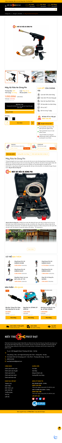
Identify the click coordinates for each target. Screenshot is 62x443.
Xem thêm (31, 249)
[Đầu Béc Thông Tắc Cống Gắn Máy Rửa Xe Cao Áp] (13, 297)
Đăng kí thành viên (37, 373)
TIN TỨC (7, 394)
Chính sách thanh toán (11, 368)
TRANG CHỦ (8, 383)
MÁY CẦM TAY (8, 390)
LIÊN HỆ (7, 397)
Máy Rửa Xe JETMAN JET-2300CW (30, 308)
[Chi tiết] (29, 145)
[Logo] (14, 5)
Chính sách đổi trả (10, 373)
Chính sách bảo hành (11, 375)
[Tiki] (40, 398)
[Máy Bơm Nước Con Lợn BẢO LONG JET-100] (9, 279)
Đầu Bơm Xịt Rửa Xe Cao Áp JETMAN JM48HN (48, 308)
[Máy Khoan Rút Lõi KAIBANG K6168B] (9, 263)
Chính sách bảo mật (10, 377)
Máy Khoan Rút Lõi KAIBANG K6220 (47, 262)
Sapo (43, 411)
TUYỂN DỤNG (8, 392)
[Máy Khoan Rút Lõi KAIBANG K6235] (9, 271)
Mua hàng (13, 317)
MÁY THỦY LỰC (9, 388)
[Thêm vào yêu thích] (32, 123)
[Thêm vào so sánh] (20, 294)
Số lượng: (7, 115)
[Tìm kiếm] (55, 9)
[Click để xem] (31, 43)
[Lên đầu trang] (58, 433)
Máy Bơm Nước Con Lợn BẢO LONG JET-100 (21, 278)
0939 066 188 (36, 392)
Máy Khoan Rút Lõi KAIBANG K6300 (47, 270)
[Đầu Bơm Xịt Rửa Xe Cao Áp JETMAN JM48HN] (48, 297)
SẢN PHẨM (14, 287)
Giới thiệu (34, 371)
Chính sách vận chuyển (11, 371)
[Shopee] (33, 398)
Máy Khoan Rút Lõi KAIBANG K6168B (19, 262)
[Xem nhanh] (20, 296)
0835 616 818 (46, 118)
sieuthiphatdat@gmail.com (14, 361)
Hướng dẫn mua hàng (38, 375)
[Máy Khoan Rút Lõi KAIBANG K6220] (36, 263)
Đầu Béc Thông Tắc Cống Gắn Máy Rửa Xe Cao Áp (13, 308)
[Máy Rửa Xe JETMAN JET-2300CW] (31, 297)
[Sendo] (44, 398)
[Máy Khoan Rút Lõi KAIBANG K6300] (36, 271)
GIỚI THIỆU (8, 386)
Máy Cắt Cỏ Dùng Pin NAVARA (47, 278)
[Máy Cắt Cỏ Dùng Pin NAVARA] (36, 279)
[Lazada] (37, 398)
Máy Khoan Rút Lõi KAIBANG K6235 (19, 270)
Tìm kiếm (34, 368)
